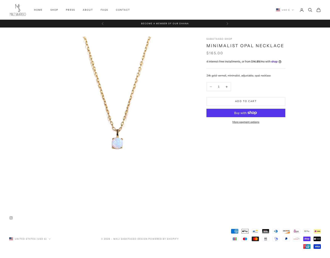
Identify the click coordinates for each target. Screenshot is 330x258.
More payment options (245, 122)
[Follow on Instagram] (11, 218)
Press (70, 9)
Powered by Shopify (163, 239)
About (88, 9)
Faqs (104, 9)
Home (38, 9)
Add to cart (246, 101)
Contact (123, 9)
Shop (54, 9)
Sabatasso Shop (219, 38)
